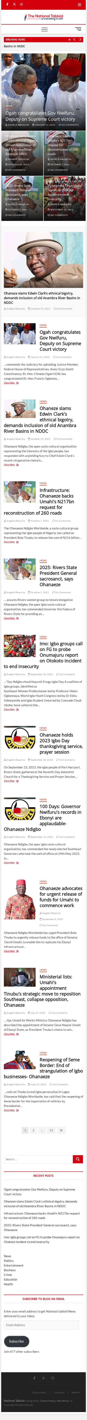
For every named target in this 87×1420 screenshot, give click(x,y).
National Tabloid (14, 1400)
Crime (8, 1275)
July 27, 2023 (37, 1012)
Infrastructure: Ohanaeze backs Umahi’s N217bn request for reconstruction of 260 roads (46, 295)
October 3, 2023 (17, 209)
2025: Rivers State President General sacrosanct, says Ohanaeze (58, 575)
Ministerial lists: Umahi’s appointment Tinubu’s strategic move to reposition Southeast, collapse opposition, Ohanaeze (42, 990)
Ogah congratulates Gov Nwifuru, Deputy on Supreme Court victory (40, 116)
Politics (9, 1260)
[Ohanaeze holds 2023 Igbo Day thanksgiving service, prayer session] (20, 737)
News (8, 106)
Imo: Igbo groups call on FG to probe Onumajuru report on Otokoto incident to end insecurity (64, 190)
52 (52, 1130)
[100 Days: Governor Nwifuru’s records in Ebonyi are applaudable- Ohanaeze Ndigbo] (20, 808)
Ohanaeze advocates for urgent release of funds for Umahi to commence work (61, 896)
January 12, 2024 (40, 357)
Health (8, 1284)
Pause (69, 39)
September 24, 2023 (41, 759)
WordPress (63, 1400)
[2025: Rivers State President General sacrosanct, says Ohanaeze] (20, 569)
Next (80, 39)
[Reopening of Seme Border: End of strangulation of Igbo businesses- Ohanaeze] (20, 1060)
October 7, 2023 (60, 164)
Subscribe (16, 1341)
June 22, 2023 (38, 1084)
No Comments (16, 170)
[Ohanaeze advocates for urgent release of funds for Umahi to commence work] (20, 899)
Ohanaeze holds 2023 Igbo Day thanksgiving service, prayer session (61, 743)
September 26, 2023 (61, 209)
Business (10, 1270)
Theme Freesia (47, 1400)
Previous (74, 39)
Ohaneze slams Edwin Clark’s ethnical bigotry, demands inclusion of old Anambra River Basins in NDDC (21, 145)
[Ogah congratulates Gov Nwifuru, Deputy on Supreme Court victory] (20, 333)
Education (10, 1279)
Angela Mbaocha (18, 125)
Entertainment (13, 1265)
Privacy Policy (40, 1392)
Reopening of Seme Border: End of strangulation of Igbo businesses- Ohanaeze (43, 1068)
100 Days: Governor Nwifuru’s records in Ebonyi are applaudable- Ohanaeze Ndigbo (43, 817)
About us (76, 1392)
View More (16, 383)
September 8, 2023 (52, 919)
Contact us (59, 1392)
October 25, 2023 (18, 164)
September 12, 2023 (41, 836)
